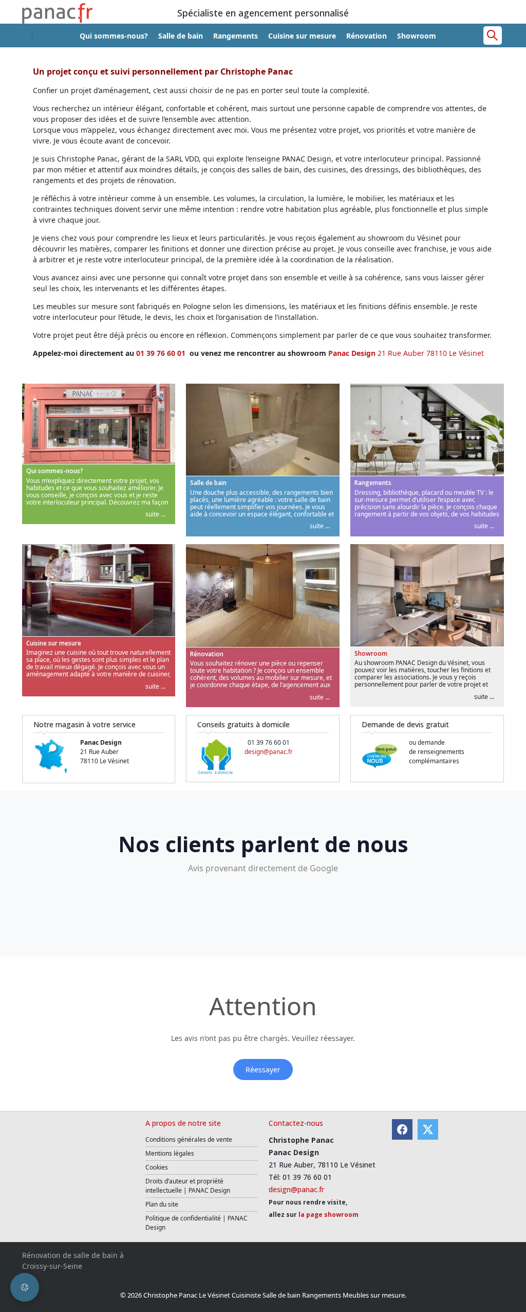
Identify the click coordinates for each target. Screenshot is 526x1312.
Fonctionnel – (122, 668)
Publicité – (315, 647)
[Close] (457, 587)
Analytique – (121, 647)
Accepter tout (434, 721)
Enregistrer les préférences (357, 721)
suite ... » (143, 647)
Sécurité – (116, 689)
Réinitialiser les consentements (202, 721)
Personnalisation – (329, 668)
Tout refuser (283, 721)
